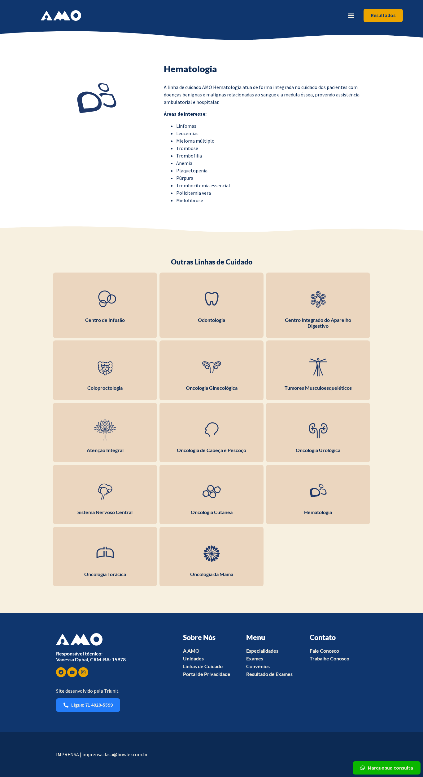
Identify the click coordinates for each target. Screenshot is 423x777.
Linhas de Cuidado (203, 666)
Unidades (193, 658)
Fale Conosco (324, 651)
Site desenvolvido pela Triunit (87, 691)
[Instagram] (83, 672)
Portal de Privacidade (206, 674)
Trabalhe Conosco (329, 658)
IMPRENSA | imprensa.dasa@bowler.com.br (102, 754)
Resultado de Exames (269, 674)
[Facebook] (61, 672)
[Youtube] (72, 672)
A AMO (191, 651)
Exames (254, 658)
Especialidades (262, 651)
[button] (351, 15)
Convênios (258, 666)
